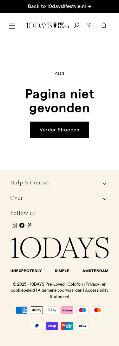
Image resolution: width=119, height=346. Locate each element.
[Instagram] (14, 225)
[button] (12, 25)
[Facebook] (22, 225)
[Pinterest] (29, 225)
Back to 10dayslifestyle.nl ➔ (59, 6)
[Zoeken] (76, 25)
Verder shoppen (60, 129)
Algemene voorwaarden (60, 290)
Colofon (75, 284)
